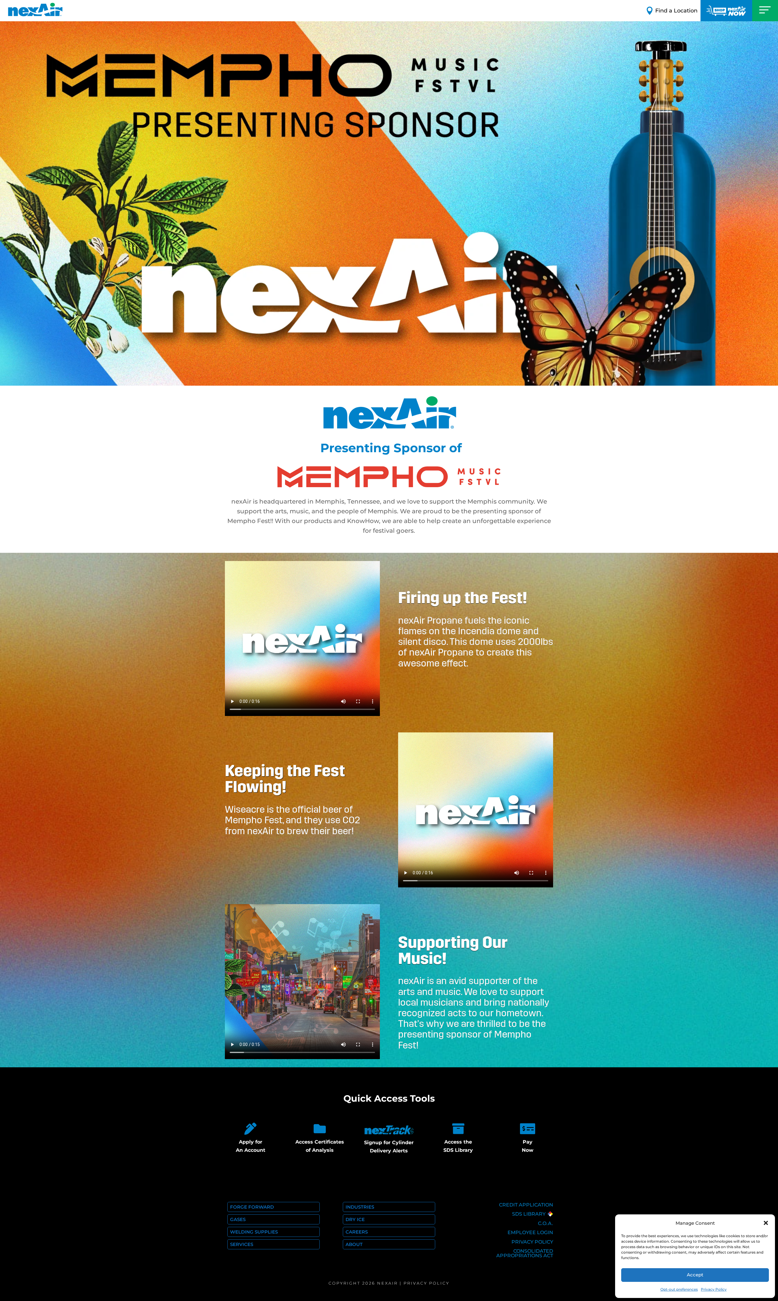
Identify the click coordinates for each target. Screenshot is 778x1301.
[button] (766, 1223)
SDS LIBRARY (529, 1214)
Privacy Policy (714, 1289)
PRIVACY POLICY (532, 1242)
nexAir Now (726, 10)
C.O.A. (545, 1223)
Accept (695, 1275)
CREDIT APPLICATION (526, 1205)
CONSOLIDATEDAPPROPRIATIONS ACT (524, 1253)
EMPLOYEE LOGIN (530, 1232)
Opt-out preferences (679, 1289)
